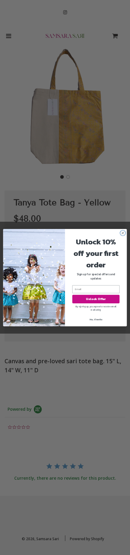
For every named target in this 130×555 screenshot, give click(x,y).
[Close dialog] (122, 233)
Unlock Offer (96, 298)
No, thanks (95, 319)
